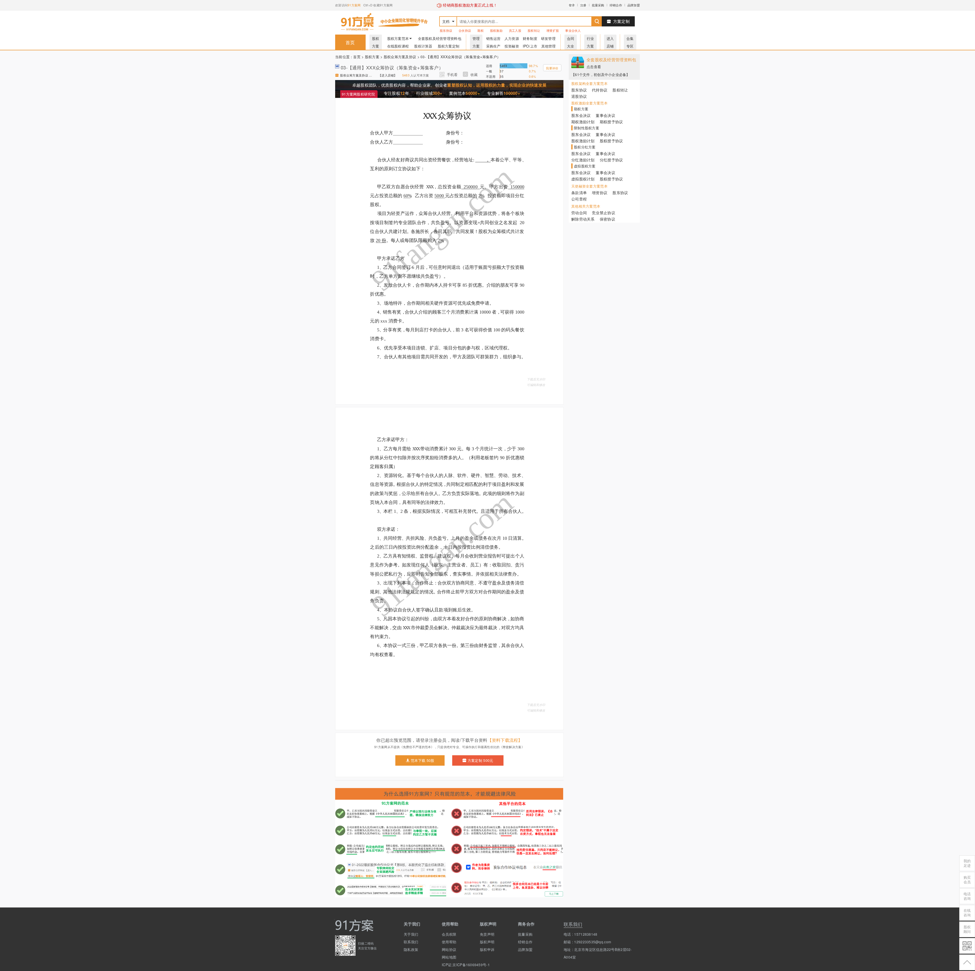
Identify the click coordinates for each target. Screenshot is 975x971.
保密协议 (607, 219)
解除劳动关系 (583, 219)
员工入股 (515, 30)
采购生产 (493, 46)
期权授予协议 (611, 121)
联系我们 (411, 941)
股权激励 (496, 30)
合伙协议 (465, 30)
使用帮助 (449, 941)
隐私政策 (411, 949)
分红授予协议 (611, 159)
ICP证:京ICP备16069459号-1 (457, 964)
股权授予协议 (611, 140)
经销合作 (616, 5)
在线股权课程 (398, 46)
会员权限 (449, 934)
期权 (480, 30)
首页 (350, 42)
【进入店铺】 (387, 75)
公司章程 (579, 199)
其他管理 (548, 46)
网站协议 (449, 949)
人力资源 (512, 38)
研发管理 (548, 38)
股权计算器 (423, 46)
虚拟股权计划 (583, 178)
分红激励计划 (583, 159)
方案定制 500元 (480, 760)
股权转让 (534, 30)
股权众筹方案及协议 (400, 56)
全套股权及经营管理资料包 (439, 38)
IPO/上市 (530, 46)
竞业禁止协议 (603, 212)
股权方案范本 (398, 38)
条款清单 (579, 192)
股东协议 (446, 30)
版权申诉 (487, 949)
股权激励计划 (583, 140)
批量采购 (598, 5)
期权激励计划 (583, 121)
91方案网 (354, 5)
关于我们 (411, 934)
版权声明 (487, 941)
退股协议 (579, 96)
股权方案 (372, 56)
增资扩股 (552, 30)
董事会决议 (605, 115)
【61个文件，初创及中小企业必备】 (600, 74)
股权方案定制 (449, 46)
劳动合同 (579, 212)
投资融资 (512, 46)
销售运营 (493, 38)
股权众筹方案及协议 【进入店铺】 (356, 75)
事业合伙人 (573, 30)
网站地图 (449, 957)
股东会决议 (581, 115)
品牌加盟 (633, 5)
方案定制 (621, 21)
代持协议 (599, 90)
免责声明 (487, 934)
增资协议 (599, 192)
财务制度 (530, 38)
